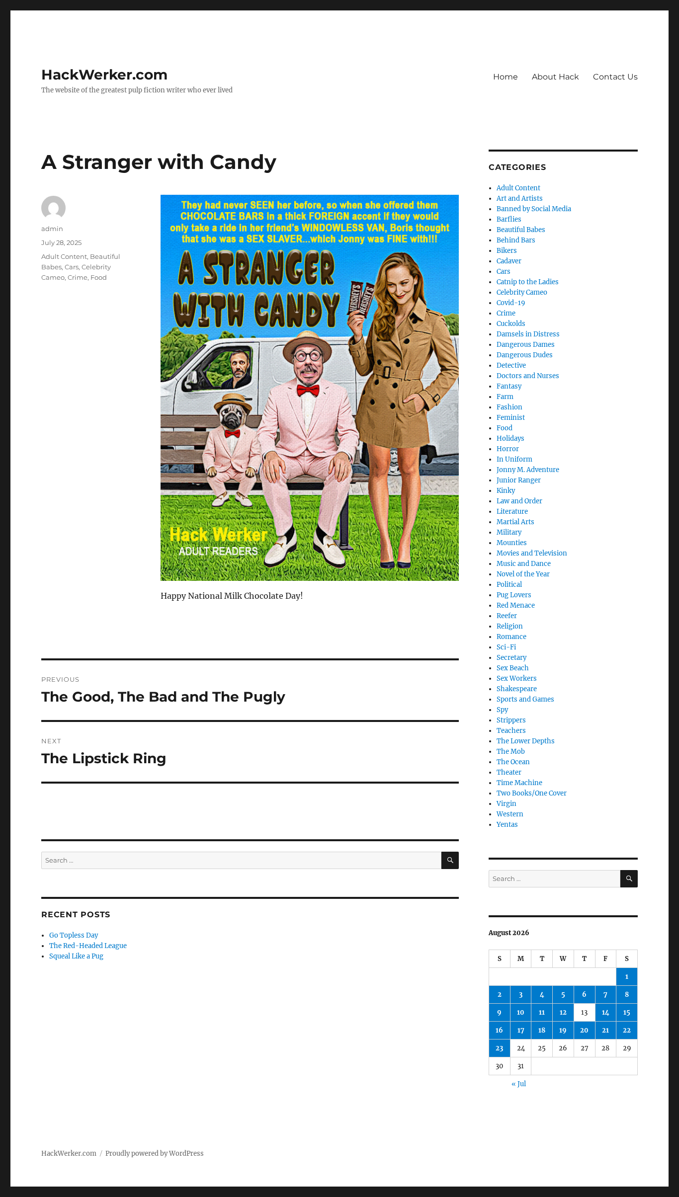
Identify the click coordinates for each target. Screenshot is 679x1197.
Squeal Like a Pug (76, 956)
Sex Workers (517, 678)
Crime (77, 277)
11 (542, 1012)
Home (505, 76)
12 (563, 1012)
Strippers (511, 720)
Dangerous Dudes (525, 355)
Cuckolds (511, 323)
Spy (502, 710)
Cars (72, 267)
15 (626, 1012)
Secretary (511, 657)
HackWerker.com (104, 74)
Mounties (512, 543)
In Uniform (514, 459)
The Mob (511, 751)
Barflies (509, 219)
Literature (512, 511)
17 (520, 1030)
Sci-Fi (506, 647)
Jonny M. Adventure (528, 470)
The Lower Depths (526, 741)
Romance (511, 637)
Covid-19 (511, 303)
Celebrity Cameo (522, 292)
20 (584, 1030)
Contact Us (615, 76)
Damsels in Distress (528, 334)
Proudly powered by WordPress (154, 1153)
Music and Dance (524, 563)
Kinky (506, 490)
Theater (509, 772)
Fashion (509, 407)
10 (520, 1012)
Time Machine (519, 783)
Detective (511, 365)
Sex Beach (513, 668)
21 (605, 1030)
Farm (505, 397)
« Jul (518, 1084)
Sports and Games (525, 699)
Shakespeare (517, 689)
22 (627, 1030)
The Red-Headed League (88, 946)
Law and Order (519, 501)
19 (563, 1030)
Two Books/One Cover (532, 793)
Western (510, 814)
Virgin (506, 803)
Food (98, 277)
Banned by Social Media (534, 209)
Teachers (511, 730)
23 (499, 1048)
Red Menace (516, 605)
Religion (510, 626)
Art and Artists (520, 198)
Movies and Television (532, 553)
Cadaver (509, 261)
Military (509, 532)
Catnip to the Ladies (528, 282)
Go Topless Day (73, 935)
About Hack (555, 76)
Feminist (511, 417)
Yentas (507, 824)
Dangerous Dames (526, 344)
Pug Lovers (514, 595)
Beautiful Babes (521, 230)
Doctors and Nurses (528, 376)
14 (605, 1012)
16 (499, 1030)
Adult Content (64, 256)
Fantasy (509, 386)
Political (509, 584)
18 (541, 1030)
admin (52, 229)
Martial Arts (515, 522)
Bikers (507, 250)
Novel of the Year (523, 574)
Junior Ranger (519, 480)
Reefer (507, 616)
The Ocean (513, 762)
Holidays (510, 438)
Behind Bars (516, 240)
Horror (508, 449)
